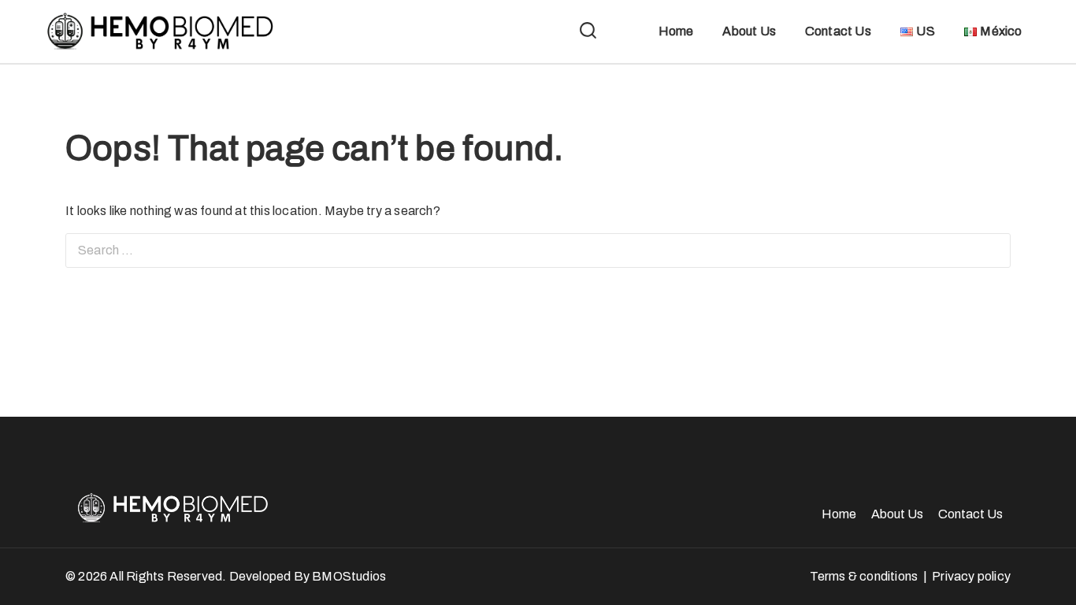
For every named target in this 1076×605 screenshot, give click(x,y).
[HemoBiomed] (157, 31)
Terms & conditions (864, 576)
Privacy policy (971, 576)
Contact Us (838, 31)
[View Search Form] (588, 32)
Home (676, 31)
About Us (749, 31)
